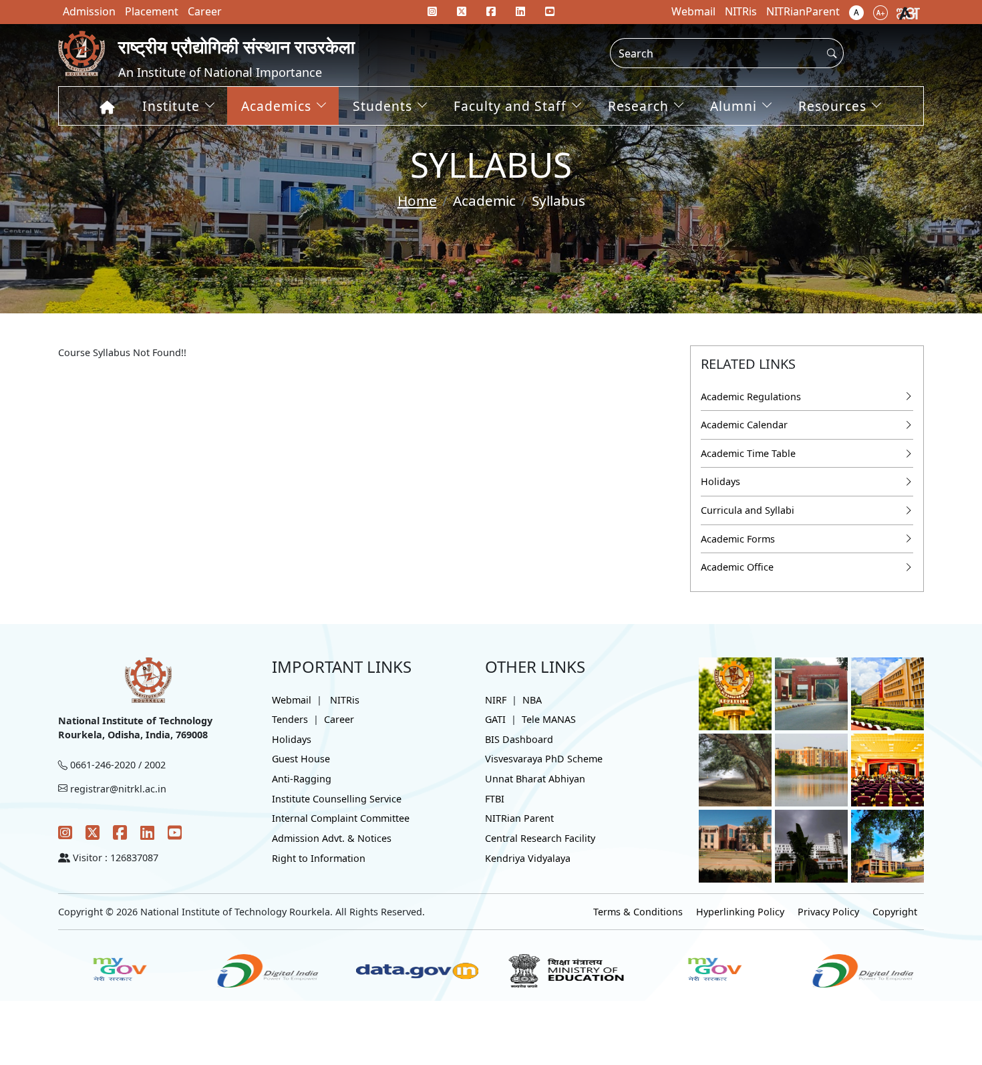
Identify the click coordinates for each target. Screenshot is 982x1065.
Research (638, 106)
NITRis (344, 700)
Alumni (733, 106)
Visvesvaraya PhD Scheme (544, 758)
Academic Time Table (748, 453)
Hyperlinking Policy (740, 911)
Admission (89, 11)
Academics (276, 106)
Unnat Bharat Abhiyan (535, 778)
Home (417, 200)
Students (382, 106)
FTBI (494, 798)
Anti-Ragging (301, 778)
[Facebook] (120, 832)
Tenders (290, 719)
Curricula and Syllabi (747, 510)
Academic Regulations (751, 396)
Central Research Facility (540, 838)
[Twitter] (93, 832)
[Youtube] (549, 11)
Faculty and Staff (510, 106)
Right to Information (318, 858)
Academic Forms (738, 538)
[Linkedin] (520, 11)
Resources (832, 106)
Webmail (291, 700)
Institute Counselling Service (336, 798)
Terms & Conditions (638, 911)
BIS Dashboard (519, 739)
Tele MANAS (549, 719)
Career (339, 719)
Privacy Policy (828, 911)
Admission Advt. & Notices (331, 838)
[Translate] (908, 12)
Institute (171, 106)
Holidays (720, 481)
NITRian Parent (519, 818)
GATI (495, 719)
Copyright (894, 911)
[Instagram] (65, 832)
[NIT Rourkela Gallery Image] (735, 692)
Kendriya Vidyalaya (527, 858)
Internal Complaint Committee (341, 818)
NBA (532, 700)
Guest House (301, 758)
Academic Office (737, 567)
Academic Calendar (744, 424)
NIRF (495, 700)
